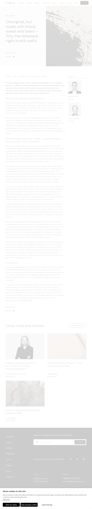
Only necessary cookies (29, 505)
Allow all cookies (11, 505)
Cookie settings (47, 505)
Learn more (6, 499)
